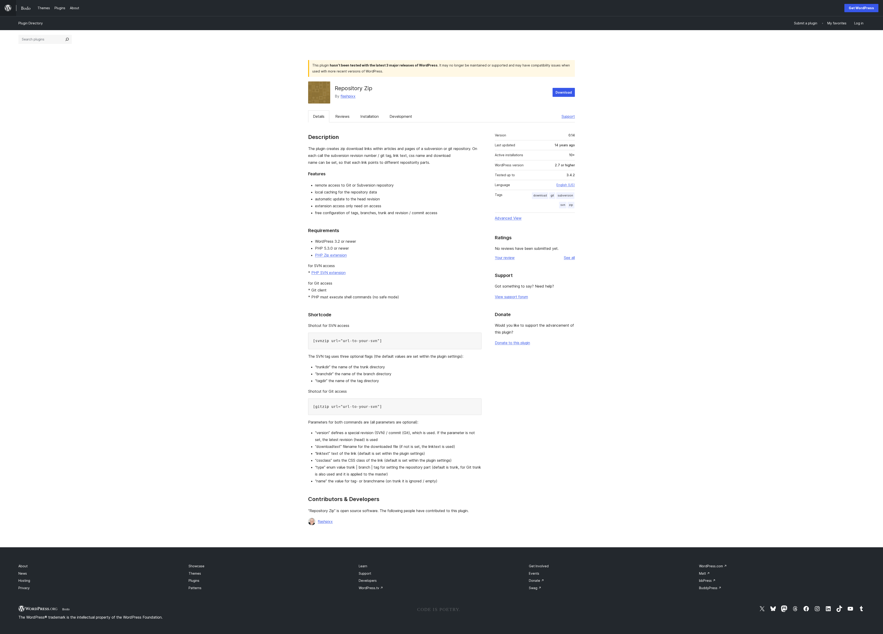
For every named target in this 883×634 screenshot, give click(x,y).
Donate (536, 580)
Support (568, 116)
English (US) (565, 185)
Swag (535, 588)
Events (534, 573)
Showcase (196, 566)
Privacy (24, 588)
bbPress (707, 580)
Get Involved (539, 566)
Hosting (24, 580)
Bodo (66, 609)
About (23, 566)
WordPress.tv (371, 588)
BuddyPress (710, 588)
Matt (704, 573)
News (22, 573)
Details (318, 116)
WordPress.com (713, 566)
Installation (369, 116)
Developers (368, 580)
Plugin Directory (30, 23)
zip (571, 205)
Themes (195, 573)
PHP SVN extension (328, 272)
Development (401, 116)
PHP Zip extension (331, 255)
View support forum (511, 296)
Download (564, 92)
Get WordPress (861, 8)
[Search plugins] (67, 39)
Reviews (342, 116)
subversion (565, 195)
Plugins (194, 580)
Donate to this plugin (512, 342)
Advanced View (508, 218)
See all (569, 257)
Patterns (195, 588)
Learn (363, 566)
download (540, 195)
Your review (505, 257)
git (552, 195)
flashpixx (348, 96)
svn (562, 205)
